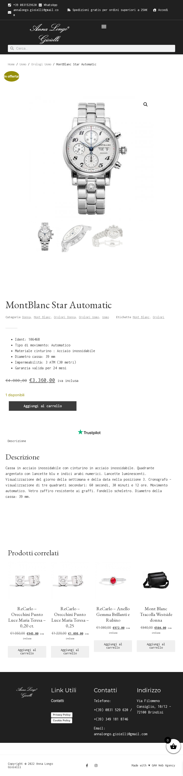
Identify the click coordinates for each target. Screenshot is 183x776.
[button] (104, 26)
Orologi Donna (65, 317)
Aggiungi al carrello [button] (27, 651)
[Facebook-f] (87, 765)
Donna (26, 317)
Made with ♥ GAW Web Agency (153, 765)
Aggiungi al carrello (43, 406)
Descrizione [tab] (17, 441)
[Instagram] (96, 765)
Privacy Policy (62, 714)
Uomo (23, 64)
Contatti (57, 700)
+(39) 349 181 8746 (111, 719)
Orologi (158, 317)
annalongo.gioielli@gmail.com (120, 734)
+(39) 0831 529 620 (111, 710)
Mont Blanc (42, 317)
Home (11, 64)
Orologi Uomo (41, 64)
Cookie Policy (61, 720)
